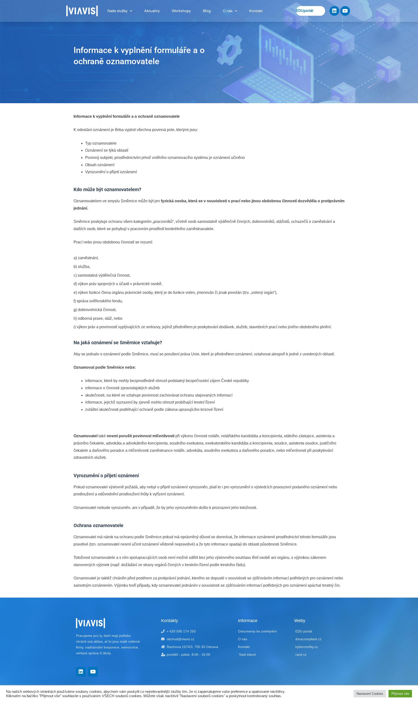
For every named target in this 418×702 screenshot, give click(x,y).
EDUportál (304, 11)
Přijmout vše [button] (400, 693)
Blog (207, 11)
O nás (227, 11)
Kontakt (256, 11)
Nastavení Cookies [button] (370, 693)
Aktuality (152, 11)
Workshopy (181, 11)
